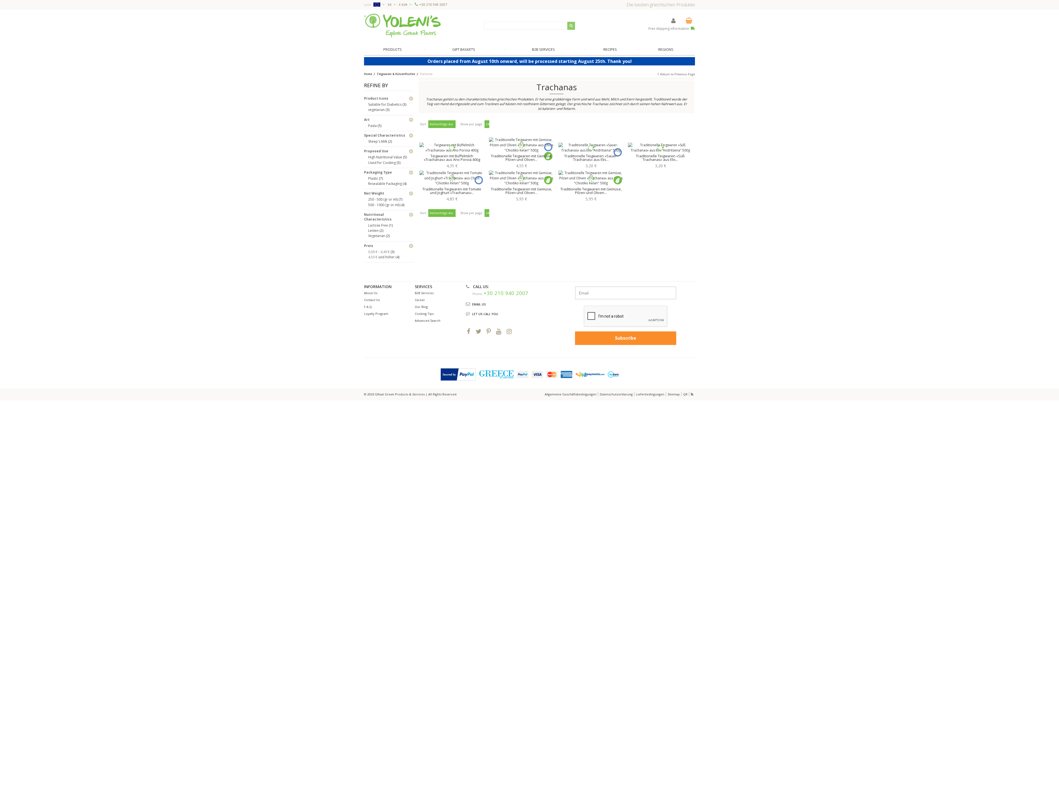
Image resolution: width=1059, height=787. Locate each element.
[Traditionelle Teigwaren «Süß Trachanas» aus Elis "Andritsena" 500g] (660, 148)
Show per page (471, 124)
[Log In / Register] (673, 20)
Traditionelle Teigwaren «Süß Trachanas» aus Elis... (660, 157)
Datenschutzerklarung (616, 394)
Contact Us (372, 300)
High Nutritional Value (385, 157)
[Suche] (571, 26)
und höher (381, 257)
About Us (370, 293)
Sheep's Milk (377, 141)
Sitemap (674, 394)
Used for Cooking (382, 162)
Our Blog (421, 307)
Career (420, 300)
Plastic (373, 178)
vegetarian (376, 109)
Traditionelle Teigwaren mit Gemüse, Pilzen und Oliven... (521, 157)
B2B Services (424, 293)
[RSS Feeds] (692, 394)
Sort (423, 124)
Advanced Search (427, 320)
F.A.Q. (368, 307)
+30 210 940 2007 (433, 4)
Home (368, 74)
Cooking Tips (424, 314)
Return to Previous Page (677, 74)
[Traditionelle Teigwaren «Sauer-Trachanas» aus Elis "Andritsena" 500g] (591, 148)
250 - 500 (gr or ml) (383, 199)
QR (685, 394)
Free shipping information (669, 28)
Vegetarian (376, 235)
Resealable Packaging (385, 183)
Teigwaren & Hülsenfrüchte (396, 74)
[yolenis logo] (402, 25)
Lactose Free (378, 225)
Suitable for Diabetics (385, 104)
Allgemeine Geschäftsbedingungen (571, 394)
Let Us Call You (485, 314)
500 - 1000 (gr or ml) (384, 205)
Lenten (373, 230)
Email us (479, 304)
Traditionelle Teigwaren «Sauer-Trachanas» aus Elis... (591, 157)
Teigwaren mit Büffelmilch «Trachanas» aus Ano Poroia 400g (452, 157)
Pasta (372, 125)
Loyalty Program (376, 314)
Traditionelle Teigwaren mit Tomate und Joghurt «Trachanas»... (451, 191)
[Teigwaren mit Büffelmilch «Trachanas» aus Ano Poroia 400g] (452, 148)
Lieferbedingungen (650, 394)
